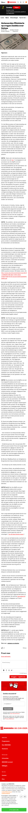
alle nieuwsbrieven (15, 713)
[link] (13, 643)
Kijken (7, 17)
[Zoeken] (18, 2)
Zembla (9, 7)
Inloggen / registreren (18, 677)
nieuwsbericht (21, 596)
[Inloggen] (23, 2)
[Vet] (3, 670)
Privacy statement (9, 718)
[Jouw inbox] (20, 2)
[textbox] (14, 664)
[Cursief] (6, 670)
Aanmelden (8, 709)
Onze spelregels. (6, 656)
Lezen (2, 17)
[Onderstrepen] (9, 670)
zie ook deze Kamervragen (16, 534)
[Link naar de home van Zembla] (3, 7)
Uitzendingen (14, 17)
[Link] (11, 670)
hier (13, 160)
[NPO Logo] (26, 2)
